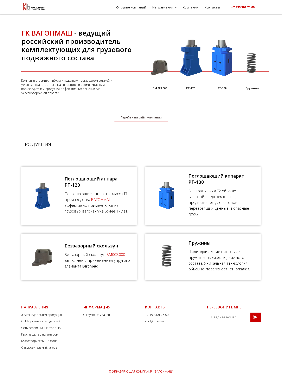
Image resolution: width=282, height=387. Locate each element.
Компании (190, 7)
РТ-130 (222, 88)
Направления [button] (163, 7)
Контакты (212, 7)
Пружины (252, 88)
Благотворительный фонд (39, 341)
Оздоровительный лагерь (39, 347)
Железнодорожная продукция (41, 315)
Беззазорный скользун (91, 245)
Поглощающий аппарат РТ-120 (92, 182)
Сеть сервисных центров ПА (40, 328)
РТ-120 (190, 88)
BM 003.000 (160, 88)
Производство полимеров (39, 334)
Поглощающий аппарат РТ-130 (216, 179)
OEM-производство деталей (40, 321)
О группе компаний (131, 7)
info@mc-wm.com (157, 321)
